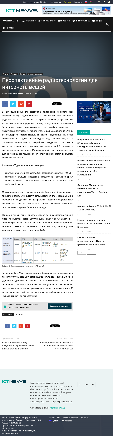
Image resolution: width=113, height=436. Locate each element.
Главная (6, 74)
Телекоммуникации (35, 74)
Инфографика (83, 21)
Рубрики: (14, 74)
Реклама (67, 2)
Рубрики (30, 21)
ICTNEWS (19, 314)
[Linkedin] (104, 2)
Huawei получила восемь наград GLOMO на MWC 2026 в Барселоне (93, 224)
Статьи (22, 74)
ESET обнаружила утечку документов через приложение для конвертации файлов (18, 345)
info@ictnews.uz (57, 407)
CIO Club (10, 28)
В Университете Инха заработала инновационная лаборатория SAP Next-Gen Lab (56, 345)
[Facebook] (99, 2)
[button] (107, 24)
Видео (99, 21)
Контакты (78, 2)
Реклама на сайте (70, 417)
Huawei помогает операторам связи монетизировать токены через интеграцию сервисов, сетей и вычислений (93, 167)
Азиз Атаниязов (15, 93)
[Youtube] (109, 2)
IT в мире (83, 132)
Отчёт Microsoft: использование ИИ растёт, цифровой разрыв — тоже (91, 241)
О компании (56, 2)
